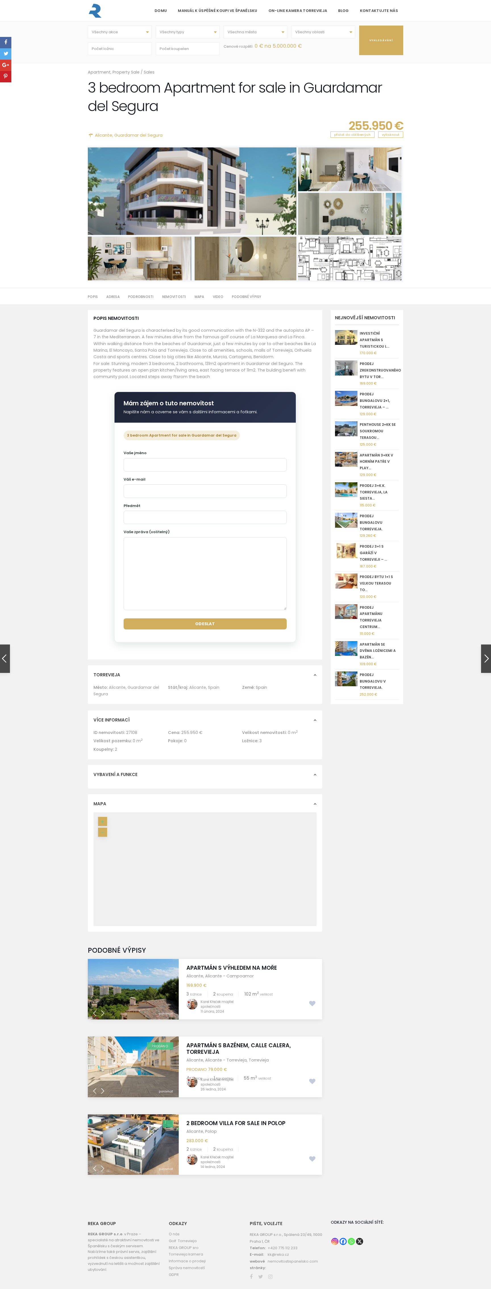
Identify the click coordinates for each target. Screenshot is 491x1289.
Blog (343, 10)
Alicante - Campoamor (229, 985)
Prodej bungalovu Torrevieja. (371, 522)
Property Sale (126, 72)
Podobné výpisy (246, 296)
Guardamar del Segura (138, 135)
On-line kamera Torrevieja (298, 10)
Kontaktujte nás (379, 10)
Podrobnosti (141, 296)
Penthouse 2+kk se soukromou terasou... (378, 431)
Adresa (113, 296)
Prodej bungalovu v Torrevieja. (373, 681)
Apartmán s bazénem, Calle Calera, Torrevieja (238, 1058)
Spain (213, 696)
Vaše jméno (135, 453)
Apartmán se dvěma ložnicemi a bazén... (378, 651)
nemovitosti (174, 296)
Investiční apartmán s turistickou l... (374, 340)
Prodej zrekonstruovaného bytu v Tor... (380, 370)
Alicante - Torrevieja (226, 1069)
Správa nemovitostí (187, 1276)
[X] (359, 1250)
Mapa (199, 296)
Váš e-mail (134, 479)
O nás (174, 1243)
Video (218, 296)
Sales (149, 72)
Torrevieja (259, 1069)
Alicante (103, 135)
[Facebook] (343, 1250)
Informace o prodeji (187, 1270)
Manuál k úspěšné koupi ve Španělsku (217, 10)
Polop (211, 1140)
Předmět (132, 505)
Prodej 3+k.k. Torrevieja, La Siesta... (374, 492)
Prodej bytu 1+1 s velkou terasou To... (376, 583)
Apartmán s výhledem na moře (231, 977)
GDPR (174, 1283)
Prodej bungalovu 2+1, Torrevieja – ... (375, 401)
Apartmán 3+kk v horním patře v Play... (376, 462)
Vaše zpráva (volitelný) (147, 532)
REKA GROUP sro (184, 1256)
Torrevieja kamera (186, 1263)
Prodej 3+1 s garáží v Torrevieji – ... (373, 553)
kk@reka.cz (278, 1263)
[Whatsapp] (351, 1250)
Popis (93, 296)
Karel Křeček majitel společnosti (217, 1013)
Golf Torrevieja (183, 1249)
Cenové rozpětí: (238, 46)
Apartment (99, 72)
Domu (161, 10)
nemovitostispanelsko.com (293, 1270)
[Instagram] (334, 1250)
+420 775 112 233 (282, 1256)
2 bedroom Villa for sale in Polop (235, 1132)
